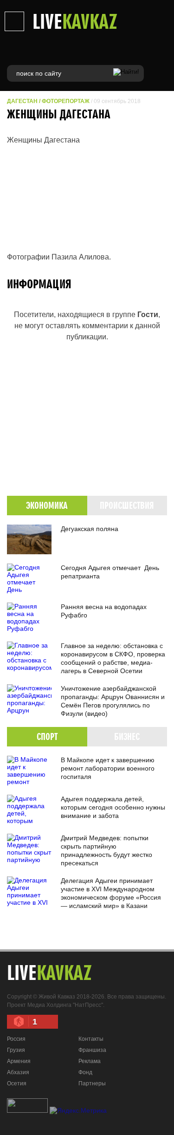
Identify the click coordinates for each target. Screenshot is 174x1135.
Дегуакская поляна (89, 528)
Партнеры (92, 1083)
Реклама (89, 1061)
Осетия (16, 1083)
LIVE (74, 21)
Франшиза (92, 1050)
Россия (16, 1039)
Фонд (85, 1072)
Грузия (16, 1050)
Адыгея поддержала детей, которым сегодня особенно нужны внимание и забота (113, 807)
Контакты (90, 1039)
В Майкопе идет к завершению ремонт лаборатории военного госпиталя (108, 768)
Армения (19, 1061)
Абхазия (18, 1072)
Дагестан (22, 101)
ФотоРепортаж (66, 101)
